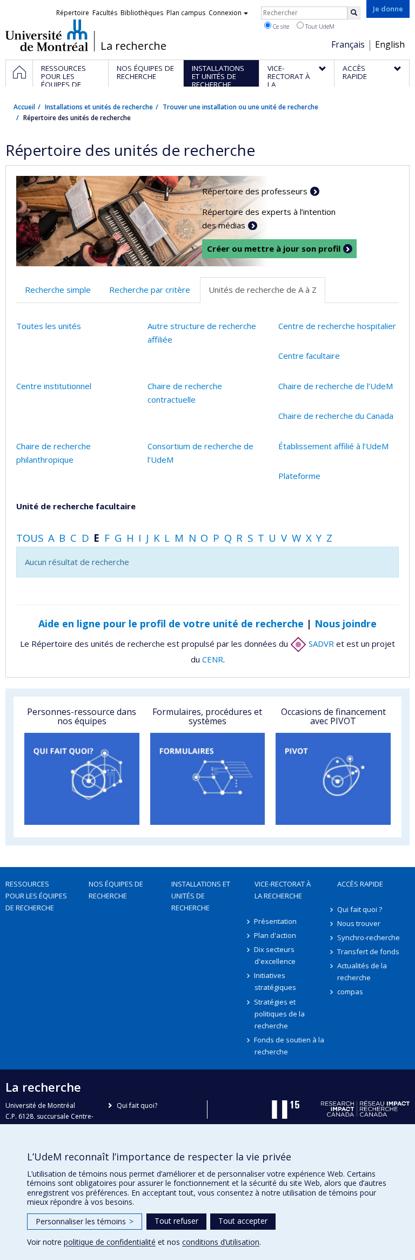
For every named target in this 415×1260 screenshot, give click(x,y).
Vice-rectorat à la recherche (283, 890)
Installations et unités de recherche (99, 106)
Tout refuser (176, 1221)
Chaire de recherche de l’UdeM (335, 385)
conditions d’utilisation (220, 1242)
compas (350, 991)
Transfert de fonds (368, 951)
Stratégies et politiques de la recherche (280, 1014)
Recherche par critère (149, 289)
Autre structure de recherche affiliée (202, 332)
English (390, 44)
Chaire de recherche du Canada (335, 415)
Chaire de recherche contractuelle (185, 392)
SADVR (320, 643)
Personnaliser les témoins (84, 1221)
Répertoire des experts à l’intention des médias (269, 218)
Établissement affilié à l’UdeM (333, 446)
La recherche (133, 46)
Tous (29, 537)
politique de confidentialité (110, 1242)
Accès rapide (360, 884)
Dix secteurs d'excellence (275, 955)
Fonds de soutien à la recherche (290, 1045)
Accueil (24, 106)
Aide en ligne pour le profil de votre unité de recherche (171, 623)
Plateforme (299, 475)
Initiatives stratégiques (275, 981)
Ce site (280, 26)
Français (348, 44)
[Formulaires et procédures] (207, 778)
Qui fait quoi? (137, 1105)
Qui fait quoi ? (359, 909)
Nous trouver (358, 923)
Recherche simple (58, 289)
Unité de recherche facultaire (76, 506)
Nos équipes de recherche (116, 890)
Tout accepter (242, 1221)
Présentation (276, 921)
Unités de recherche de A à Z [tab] (263, 289)
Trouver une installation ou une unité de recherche (240, 106)
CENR (212, 659)
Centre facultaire (309, 355)
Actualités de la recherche (362, 971)
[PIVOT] (333, 778)
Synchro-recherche (368, 937)
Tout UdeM (319, 26)
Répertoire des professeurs (254, 191)
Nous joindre (345, 623)
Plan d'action (276, 935)
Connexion (225, 12)
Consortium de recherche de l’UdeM (200, 453)
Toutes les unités (48, 325)
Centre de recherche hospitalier (337, 325)
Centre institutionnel (53, 385)
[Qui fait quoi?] (81, 778)
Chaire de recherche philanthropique (53, 453)
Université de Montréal (46, 35)
